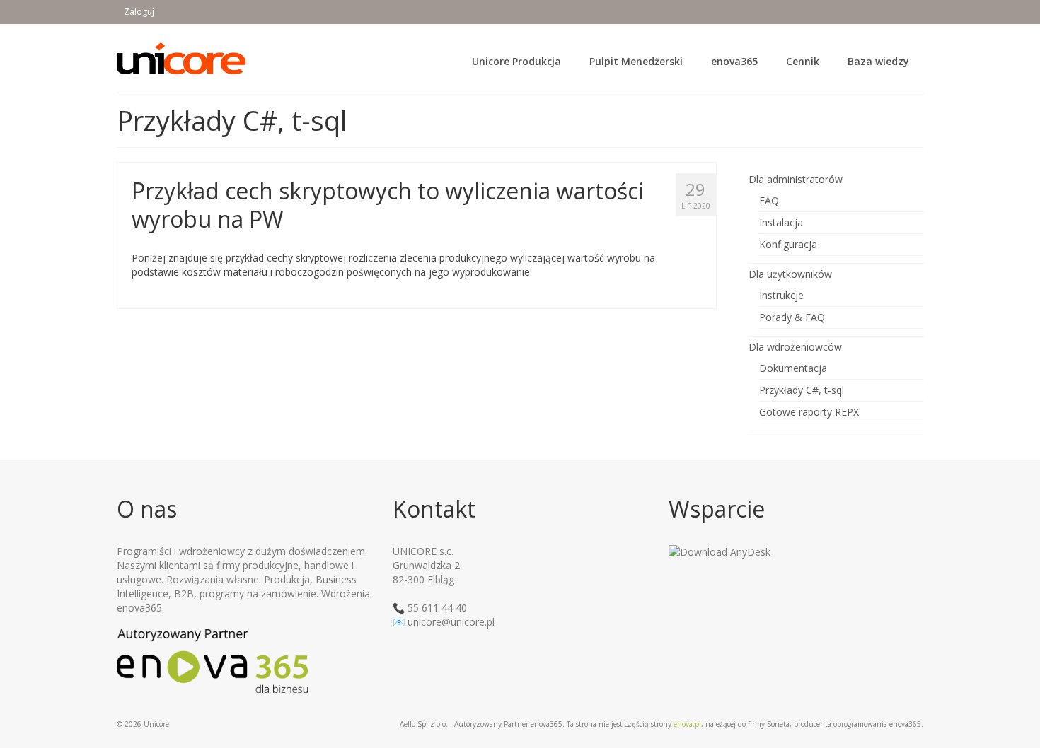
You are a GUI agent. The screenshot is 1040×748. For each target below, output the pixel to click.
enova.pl (687, 724)
